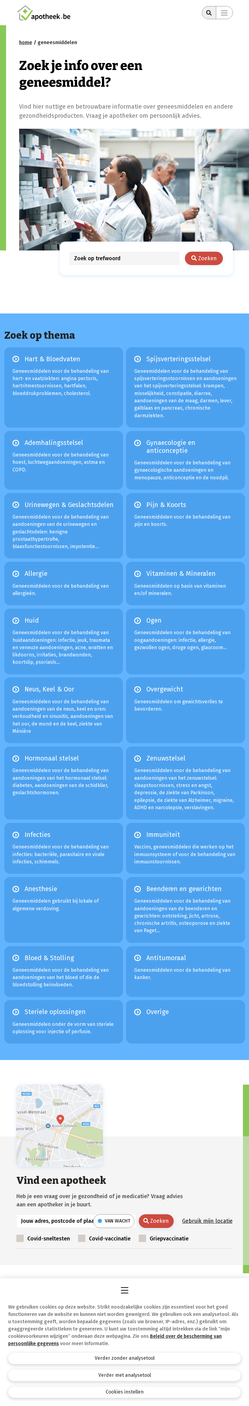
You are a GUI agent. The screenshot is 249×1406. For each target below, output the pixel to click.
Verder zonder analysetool (125, 1358)
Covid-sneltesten (48, 1238)
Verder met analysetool (124, 1375)
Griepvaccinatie (169, 1238)
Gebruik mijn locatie (207, 1221)
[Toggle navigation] (224, 12)
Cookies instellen (125, 1392)
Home (25, 42)
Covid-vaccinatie (110, 1238)
